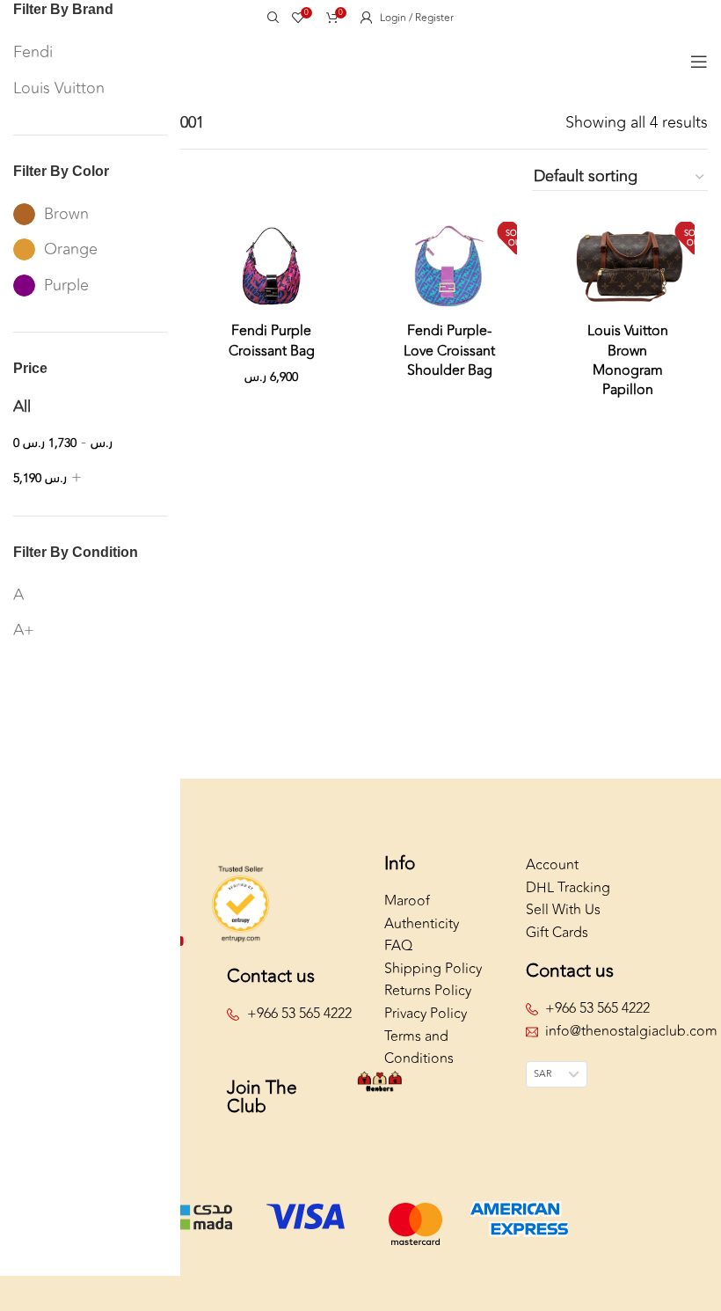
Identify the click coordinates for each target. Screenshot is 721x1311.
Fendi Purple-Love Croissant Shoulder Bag (449, 350)
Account (552, 864)
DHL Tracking (568, 887)
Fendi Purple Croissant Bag (272, 340)
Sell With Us (563, 909)
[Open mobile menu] (699, 61)
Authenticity (421, 923)
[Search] (271, 17)
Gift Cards (557, 932)
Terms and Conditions (419, 1048)
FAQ (398, 945)
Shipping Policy (433, 968)
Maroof (407, 901)
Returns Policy (427, 990)
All (22, 406)
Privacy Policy (425, 1013)
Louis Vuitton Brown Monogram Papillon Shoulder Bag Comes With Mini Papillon (627, 389)
